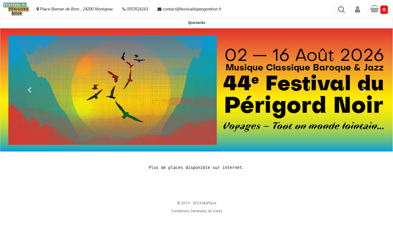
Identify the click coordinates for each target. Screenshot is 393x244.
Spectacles (196, 23)
